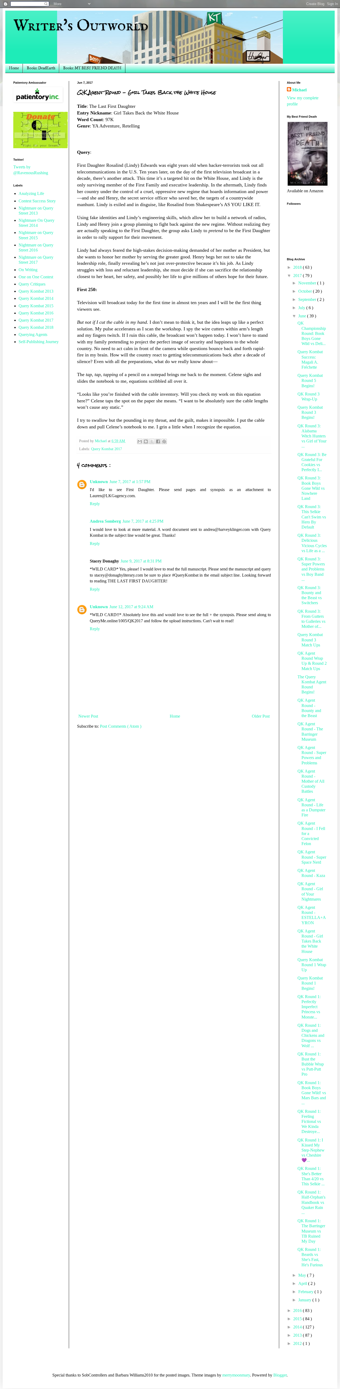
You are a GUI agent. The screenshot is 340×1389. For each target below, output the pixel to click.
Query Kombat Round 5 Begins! (310, 380)
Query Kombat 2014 (36, 298)
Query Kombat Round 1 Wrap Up (312, 964)
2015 (298, 1318)
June (302, 316)
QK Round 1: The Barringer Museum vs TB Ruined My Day (311, 1230)
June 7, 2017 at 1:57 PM (129, 481)
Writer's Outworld (80, 26)
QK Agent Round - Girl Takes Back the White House (310, 941)
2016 (298, 1310)
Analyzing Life (31, 193)
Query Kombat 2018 (36, 327)
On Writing (28, 269)
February (306, 1291)
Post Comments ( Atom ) (120, 726)
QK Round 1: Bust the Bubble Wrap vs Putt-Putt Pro (311, 1064)
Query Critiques (32, 284)
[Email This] (139, 441)
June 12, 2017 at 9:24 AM (131, 606)
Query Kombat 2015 (36, 306)
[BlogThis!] (145, 441)
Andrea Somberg (105, 521)
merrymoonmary (236, 1375)
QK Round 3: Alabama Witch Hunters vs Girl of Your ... (312, 436)
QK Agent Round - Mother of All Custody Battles (311, 781)
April (303, 1283)
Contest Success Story (37, 201)
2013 (298, 1335)
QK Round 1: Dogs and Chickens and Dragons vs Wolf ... (311, 1035)
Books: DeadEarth (41, 68)
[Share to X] (152, 441)
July (302, 307)
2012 (298, 1343)
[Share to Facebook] (158, 441)
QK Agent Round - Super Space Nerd (312, 857)
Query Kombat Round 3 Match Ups (310, 639)
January (305, 1300)
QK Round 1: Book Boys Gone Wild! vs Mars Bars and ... (312, 1092)
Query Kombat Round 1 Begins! (310, 983)
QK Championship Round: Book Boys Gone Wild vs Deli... (312, 333)
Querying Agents (33, 334)
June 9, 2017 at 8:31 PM (141, 561)
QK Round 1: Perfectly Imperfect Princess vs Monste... (309, 1006)
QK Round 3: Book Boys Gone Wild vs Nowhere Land (311, 488)
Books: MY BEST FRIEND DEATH (92, 68)
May (302, 1275)
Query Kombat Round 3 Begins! (310, 412)
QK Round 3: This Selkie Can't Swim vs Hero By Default (312, 516)
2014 (298, 1327)
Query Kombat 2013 (36, 291)
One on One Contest (36, 277)
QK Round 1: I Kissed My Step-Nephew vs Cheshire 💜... (311, 1150)
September (307, 299)
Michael (299, 90)
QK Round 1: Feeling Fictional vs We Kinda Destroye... (309, 1121)
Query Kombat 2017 (106, 449)
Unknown (99, 481)
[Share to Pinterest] (164, 441)
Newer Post (88, 716)
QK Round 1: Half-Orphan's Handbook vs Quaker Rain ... (311, 1202)
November (307, 283)
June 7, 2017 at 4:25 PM (142, 521)
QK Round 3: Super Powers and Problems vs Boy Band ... (311, 569)
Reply (95, 503)
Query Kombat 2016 (36, 313)
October (305, 291)
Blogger (280, 1375)
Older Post (261, 716)
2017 (298, 275)
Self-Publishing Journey (39, 341)
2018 (298, 267)
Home (14, 68)
